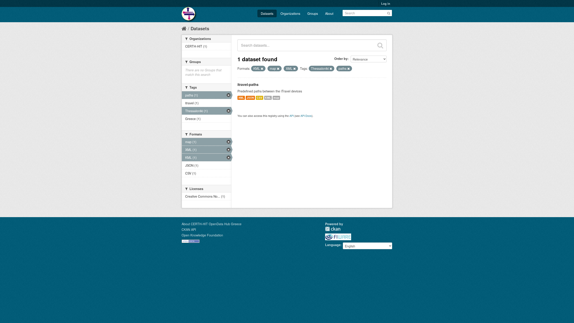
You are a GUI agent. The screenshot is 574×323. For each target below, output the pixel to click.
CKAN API (189, 229)
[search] (380, 45)
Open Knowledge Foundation (202, 235)
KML (268, 98)
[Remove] (262, 68)
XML (241, 98)
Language (333, 244)
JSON (250, 98)
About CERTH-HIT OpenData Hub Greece (211, 224)
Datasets (267, 13)
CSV (259, 98)
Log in (385, 3)
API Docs (306, 116)
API (291, 116)
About (329, 13)
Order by (341, 58)
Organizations (290, 13)
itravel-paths (248, 84)
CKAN (332, 229)
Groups (312, 13)
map (276, 98)
